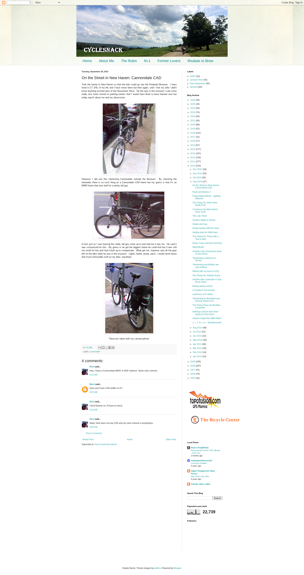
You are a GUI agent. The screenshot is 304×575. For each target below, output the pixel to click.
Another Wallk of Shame (204, 220)
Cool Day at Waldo (199, 463)
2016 (193, 141)
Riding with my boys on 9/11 (205, 271)
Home (87, 61)
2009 (193, 361)
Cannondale (95, 352)
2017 (193, 137)
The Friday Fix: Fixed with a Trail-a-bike (205, 237)
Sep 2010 (198, 181)
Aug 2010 (198, 327)
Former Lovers (168, 61)
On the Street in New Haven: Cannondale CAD (206, 186)
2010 (193, 166)
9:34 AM (93, 410)
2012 (193, 157)
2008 (193, 366)
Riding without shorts (202, 286)
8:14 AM (93, 375)
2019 (193, 128)
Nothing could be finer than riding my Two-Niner (205, 312)
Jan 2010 (197, 356)
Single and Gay (199, 224)
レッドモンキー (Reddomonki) (206, 322)
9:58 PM (93, 427)
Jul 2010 (197, 331)
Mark (92, 384)
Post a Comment (94, 433)
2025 (193, 104)
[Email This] (100, 347)
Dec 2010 (198, 169)
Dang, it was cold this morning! (207, 243)
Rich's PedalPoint (199, 447)
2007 (193, 370)
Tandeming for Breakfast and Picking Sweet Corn (206, 299)
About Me (106, 61)
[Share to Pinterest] (113, 347)
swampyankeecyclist (201, 460)
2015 (193, 145)
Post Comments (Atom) (106, 444)
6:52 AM (93, 392)
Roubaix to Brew (200, 61)
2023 (193, 112)
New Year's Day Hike (200, 476)
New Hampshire (197, 83)
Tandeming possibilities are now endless (205, 265)
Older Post (171, 439)
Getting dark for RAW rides (205, 232)
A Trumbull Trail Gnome (203, 290)
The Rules (129, 61)
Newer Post (88, 439)
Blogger (177, 568)
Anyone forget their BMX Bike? (207, 318)
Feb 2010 (197, 352)
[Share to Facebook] (110, 347)
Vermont (194, 87)
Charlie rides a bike (200, 484)
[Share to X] (106, 347)
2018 (193, 133)
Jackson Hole (196, 80)
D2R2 (192, 76)
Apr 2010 (197, 344)
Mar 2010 (197, 348)
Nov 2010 (198, 173)
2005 (193, 378)
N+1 (147, 61)
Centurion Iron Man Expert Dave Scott (205, 210)
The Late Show (199, 216)
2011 (193, 161)
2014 (193, 149)
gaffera (157, 568)
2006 (193, 374)
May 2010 (198, 340)
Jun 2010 (197, 336)
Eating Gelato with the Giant (205, 228)
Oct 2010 (197, 177)
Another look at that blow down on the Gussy (207, 252)
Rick (92, 366)
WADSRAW (198, 247)
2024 (193, 108)
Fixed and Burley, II (201, 192)
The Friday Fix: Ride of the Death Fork (204, 203)
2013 (193, 153)
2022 (193, 116)
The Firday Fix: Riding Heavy (206, 275)
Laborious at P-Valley (202, 294)
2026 (193, 100)
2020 (193, 124)
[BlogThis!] (103, 347)
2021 (193, 120)
